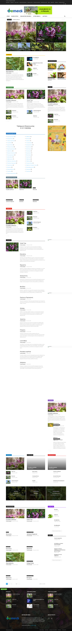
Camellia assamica (53, 467)
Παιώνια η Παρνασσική (26, 297)
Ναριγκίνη (23, 265)
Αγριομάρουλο (10, 71)
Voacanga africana (35, 476)
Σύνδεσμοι (59, 629)
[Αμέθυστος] (50, 439)
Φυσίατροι (9, 167)
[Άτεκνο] (29, 595)
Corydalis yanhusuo (16, 19)
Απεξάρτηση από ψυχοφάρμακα (58, 480)
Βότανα (8, 48)
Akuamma (35, 115)
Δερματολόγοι (10, 144)
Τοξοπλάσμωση (36, 604)
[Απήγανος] (12, 366)
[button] (64, 16)
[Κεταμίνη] (36, 571)
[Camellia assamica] (57, 463)
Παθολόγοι (28, 159)
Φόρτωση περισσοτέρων (56, 530)
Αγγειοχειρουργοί (10, 136)
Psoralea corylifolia (25, 351)
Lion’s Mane (23, 341)
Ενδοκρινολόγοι (10, 146)
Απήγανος (23, 362)
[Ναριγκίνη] (12, 268)
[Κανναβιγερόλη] (50, 527)
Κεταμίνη (29, 577)
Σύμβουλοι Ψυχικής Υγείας (31, 165)
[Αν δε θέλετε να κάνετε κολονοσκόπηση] (50, 545)
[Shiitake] (12, 312)
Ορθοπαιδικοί (9, 157)
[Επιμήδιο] (29, 482)
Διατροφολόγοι (29, 144)
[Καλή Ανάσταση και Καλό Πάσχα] (29, 64)
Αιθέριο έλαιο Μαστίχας (61, 79)
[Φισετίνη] (61, 66)
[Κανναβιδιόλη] (50, 521)
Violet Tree (30, 100)
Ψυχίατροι (9, 171)
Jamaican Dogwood (37, 110)
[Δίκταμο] (29, 75)
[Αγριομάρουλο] (60, 47)
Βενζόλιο (22, 286)
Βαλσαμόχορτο (50, 70)
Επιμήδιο (33, 480)
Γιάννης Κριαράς (8, 73)
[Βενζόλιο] (12, 290)
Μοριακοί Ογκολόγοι (11, 152)
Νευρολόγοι (28, 152)
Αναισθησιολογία (45, 48)
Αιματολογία (39, 37)
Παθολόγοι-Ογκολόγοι (11, 161)
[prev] (62, 19)
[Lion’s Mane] (12, 344)
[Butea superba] (29, 472)
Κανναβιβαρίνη (36, 57)
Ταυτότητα (46, 629)
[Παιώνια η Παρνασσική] (12, 301)
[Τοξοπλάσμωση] (29, 606)
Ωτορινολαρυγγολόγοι (11, 173)
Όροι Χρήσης (42, 629)
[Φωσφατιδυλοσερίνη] (50, 477)
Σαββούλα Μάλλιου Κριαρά (57, 439)
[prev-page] (6, 83)
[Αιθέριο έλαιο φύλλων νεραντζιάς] (52, 75)
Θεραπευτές (28, 146)
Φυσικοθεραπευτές (30, 167)
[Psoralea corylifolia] (12, 355)
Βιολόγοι (28, 138)
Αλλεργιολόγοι (10, 138)
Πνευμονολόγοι (29, 163)
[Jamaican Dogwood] (24, 47)
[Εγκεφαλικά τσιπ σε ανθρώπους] (50, 556)
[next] (64, 19)
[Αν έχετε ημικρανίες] (50, 540)
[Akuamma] (48, 47)
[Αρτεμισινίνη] (12, 279)
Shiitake (22, 308)
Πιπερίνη (22, 330)
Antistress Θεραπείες (10, 37)
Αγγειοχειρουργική (30, 561)
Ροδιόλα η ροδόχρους (57, 471)
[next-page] (8, 83)
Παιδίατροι (28, 161)
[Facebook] (63, 4)
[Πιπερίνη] (12, 333)
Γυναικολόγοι (29, 142)
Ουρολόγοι (28, 157)
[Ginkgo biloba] (36, 557)
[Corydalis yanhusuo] (21, 32)
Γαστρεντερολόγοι (11, 140)
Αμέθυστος (55, 437)
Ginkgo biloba (30, 563)
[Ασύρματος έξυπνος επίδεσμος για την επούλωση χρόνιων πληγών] (50, 550)
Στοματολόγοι (10, 165)
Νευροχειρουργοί (10, 155)
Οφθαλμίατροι (10, 159)
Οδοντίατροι (28, 155)
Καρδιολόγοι (9, 150)
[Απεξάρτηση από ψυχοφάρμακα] (50, 482)
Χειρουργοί (28, 169)
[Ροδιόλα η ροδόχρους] (50, 472)
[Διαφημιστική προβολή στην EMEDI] (29, 601)
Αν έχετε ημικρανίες (58, 538)
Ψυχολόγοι (28, 171)
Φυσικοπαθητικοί (10, 169)
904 (16, 583)
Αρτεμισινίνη (23, 276)
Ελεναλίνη (14, 115)
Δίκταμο (35, 73)
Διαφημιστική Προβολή (53, 629)
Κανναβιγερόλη (57, 525)
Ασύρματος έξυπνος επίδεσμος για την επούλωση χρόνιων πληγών (59, 549)
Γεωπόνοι (28, 140)
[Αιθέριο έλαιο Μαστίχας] (61, 75)
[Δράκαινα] (29, 69)
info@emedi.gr (33, 625)
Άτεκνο (34, 594)
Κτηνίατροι (28, 150)
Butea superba (34, 471)
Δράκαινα (35, 68)
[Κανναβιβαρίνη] (29, 59)
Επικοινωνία (64, 629)
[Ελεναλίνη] (36, 47)
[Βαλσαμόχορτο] (52, 66)
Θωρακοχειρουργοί (11, 148)
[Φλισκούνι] (12, 47)
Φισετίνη (59, 70)
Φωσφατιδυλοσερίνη (57, 476)
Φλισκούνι (14, 110)
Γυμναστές (9, 142)
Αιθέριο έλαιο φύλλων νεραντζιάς (51, 79)
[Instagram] (65, 4)
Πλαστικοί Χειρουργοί (11, 163)
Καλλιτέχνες (28, 148)
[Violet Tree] (51, 32)
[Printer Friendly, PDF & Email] (4, 589)
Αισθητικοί (28, 136)
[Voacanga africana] (29, 477)
